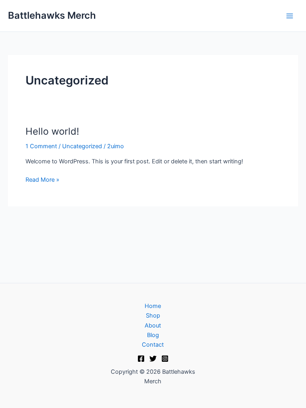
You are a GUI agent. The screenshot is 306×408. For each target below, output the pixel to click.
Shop (153, 315)
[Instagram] (165, 358)
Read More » (42, 179)
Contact (153, 344)
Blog (153, 335)
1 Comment (41, 146)
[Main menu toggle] (289, 16)
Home (153, 306)
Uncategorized (82, 146)
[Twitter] (153, 358)
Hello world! (52, 131)
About (153, 325)
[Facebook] (141, 358)
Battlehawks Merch (52, 15)
